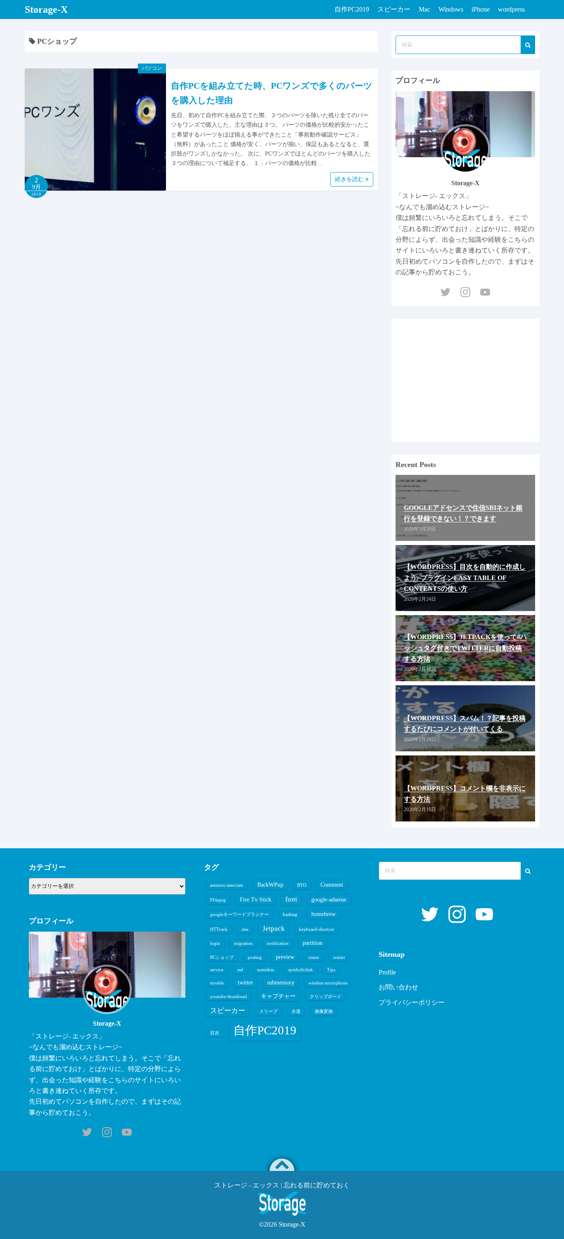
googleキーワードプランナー (239, 914)
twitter (245, 982)
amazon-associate (226, 885)
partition (312, 942)
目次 (214, 1033)
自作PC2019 (351, 9)
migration (243, 943)
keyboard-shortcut (316, 929)
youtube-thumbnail (228, 996)
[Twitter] (445, 292)
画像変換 (324, 1011)
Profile (387, 972)
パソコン (152, 68)
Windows (450, 9)
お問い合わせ (398, 987)
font (291, 899)
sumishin (265, 970)
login (215, 943)
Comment (331, 884)
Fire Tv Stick (255, 899)
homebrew (323, 914)
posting (255, 957)
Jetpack (274, 928)
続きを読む (350, 179)
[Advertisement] (465, 380)
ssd (240, 970)
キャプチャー (278, 996)
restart (339, 957)
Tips (331, 970)
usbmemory (280, 982)
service (216, 970)
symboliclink (300, 970)
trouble (217, 983)
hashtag (290, 914)
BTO (301, 885)
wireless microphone (328, 983)
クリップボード (325, 996)
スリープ (268, 1011)
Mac (424, 9)
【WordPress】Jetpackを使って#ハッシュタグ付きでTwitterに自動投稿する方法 (465, 647)
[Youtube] (485, 292)
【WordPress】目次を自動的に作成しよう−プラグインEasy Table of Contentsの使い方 (465, 577)
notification (278, 943)
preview (285, 956)
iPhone (481, 9)
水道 (296, 1011)
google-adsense (328, 899)
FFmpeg (218, 900)
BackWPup (270, 884)
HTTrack (218, 929)
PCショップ (222, 957)
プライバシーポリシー (412, 1002)
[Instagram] (465, 292)
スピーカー (393, 9)
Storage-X (46, 9)
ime (245, 929)
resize (313, 957)
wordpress (511, 9)
